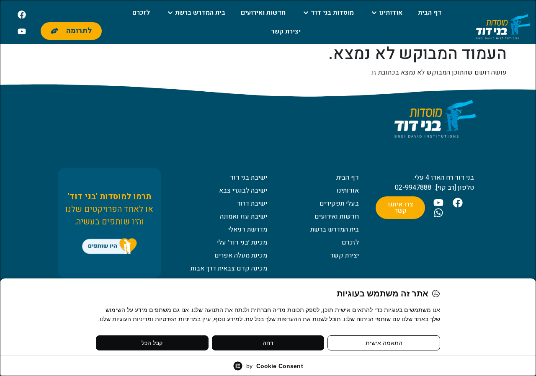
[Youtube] (21, 31)
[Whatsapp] (438, 213)
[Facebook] (21, 14)
